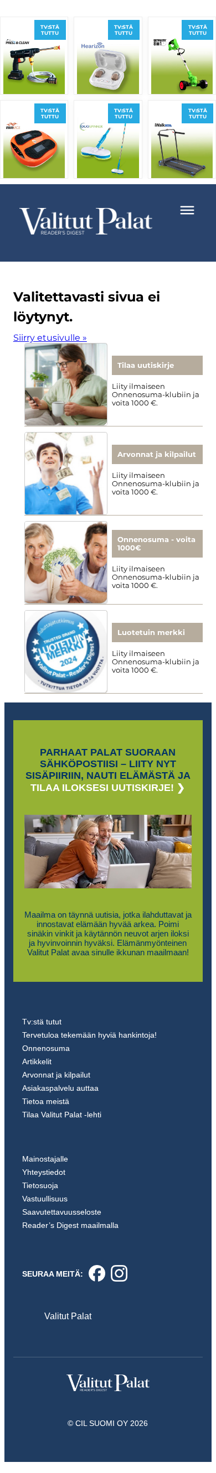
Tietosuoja (40, 1185)
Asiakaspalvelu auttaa (60, 1088)
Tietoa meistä (45, 1101)
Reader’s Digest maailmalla (70, 1225)
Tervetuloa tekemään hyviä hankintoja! (89, 1034)
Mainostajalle (45, 1158)
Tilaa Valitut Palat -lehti (61, 1114)
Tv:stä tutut (41, 1021)
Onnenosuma (46, 1048)
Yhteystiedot (43, 1172)
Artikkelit (37, 1061)
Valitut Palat (67, 1316)
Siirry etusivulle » (50, 337)
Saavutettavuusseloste (61, 1211)
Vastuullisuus (45, 1198)
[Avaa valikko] (187, 210)
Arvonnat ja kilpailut (56, 1074)
